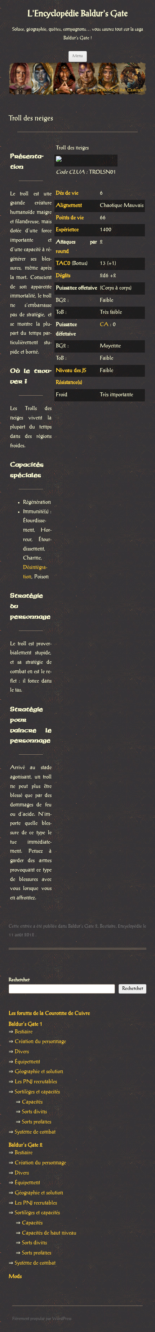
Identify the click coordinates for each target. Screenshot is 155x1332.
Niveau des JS (71, 370)
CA (104, 324)
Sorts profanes (36, 1122)
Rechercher (19, 980)
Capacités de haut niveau (49, 1233)
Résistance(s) (69, 382)
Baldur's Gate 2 (83, 926)
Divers (22, 1051)
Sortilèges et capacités (37, 1092)
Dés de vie (67, 193)
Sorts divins (34, 1111)
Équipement (27, 1062)
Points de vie (70, 217)
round (62, 251)
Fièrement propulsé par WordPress (41, 1319)
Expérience (67, 229)
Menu (77, 56)
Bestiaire (108, 926)
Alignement (69, 205)
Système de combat (35, 1132)
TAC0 (63, 263)
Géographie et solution (39, 1071)
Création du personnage (40, 1041)
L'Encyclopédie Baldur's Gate (77, 14)
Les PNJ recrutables (36, 1081)
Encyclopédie (130, 926)
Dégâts (63, 275)
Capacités (32, 1102)
